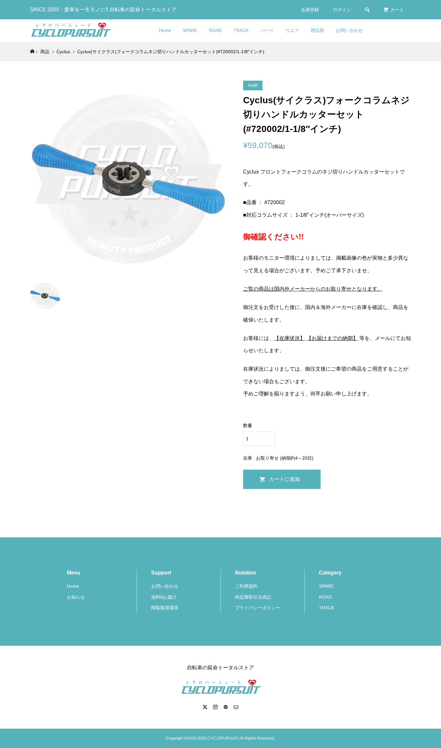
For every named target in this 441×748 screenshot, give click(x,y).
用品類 (317, 30)
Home (165, 30)
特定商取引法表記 (253, 597)
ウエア (292, 30)
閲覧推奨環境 (164, 607)
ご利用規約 (246, 586)
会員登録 (310, 9)
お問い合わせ (349, 30)
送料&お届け (164, 597)
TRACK (241, 30)
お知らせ (76, 597)
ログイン (342, 9)
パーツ (267, 30)
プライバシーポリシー (257, 607)
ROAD (215, 30)
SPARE (190, 30)
